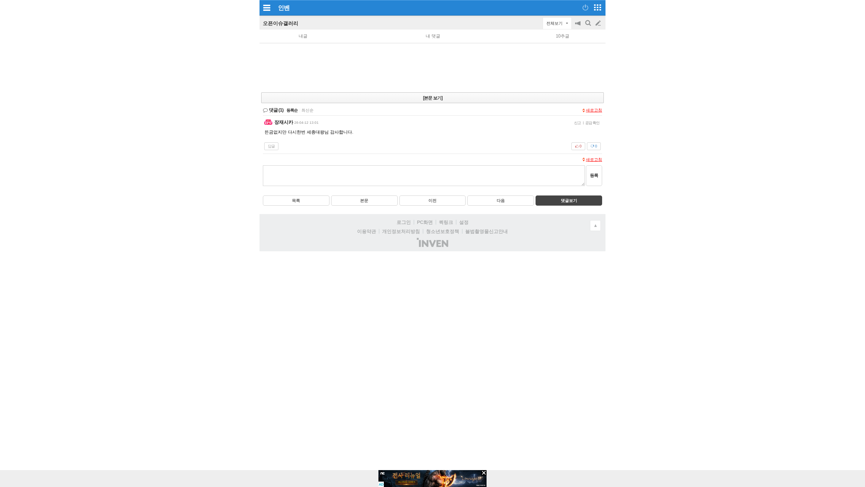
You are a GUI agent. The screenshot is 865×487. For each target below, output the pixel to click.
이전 (432, 200)
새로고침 (594, 110)
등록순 (292, 110)
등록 (594, 175)
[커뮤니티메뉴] (267, 7)
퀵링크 (446, 222)
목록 (296, 200)
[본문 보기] (432, 97)
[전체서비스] (597, 7)
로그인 (404, 222)
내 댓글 (433, 36)
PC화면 (425, 222)
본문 (364, 200)
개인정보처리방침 (401, 231)
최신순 (307, 110)
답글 (271, 146)
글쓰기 (598, 23)
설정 (464, 222)
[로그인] (585, 7)
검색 (588, 26)
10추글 (562, 36)
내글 (303, 36)
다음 (501, 200)
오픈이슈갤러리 (280, 23)
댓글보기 (569, 200)
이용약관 (366, 231)
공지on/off (578, 26)
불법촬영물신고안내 (486, 231)
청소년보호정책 (442, 231)
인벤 (284, 7)
